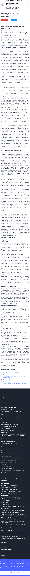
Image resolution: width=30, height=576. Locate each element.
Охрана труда (5, 439)
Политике (17, 567)
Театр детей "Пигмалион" (8, 474)
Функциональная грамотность (9, 424)
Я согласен (15, 573)
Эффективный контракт (8, 409)
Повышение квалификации (9, 419)
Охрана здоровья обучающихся (10, 450)
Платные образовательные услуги (11, 519)
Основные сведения (7, 500)
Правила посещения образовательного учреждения (12, 471)
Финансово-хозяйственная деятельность (12, 510)
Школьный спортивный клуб (9, 460)
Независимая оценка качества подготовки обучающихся (13, 539)
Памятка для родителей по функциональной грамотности (15, 376)
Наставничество (6, 428)
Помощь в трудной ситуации (9, 456)
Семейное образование (8, 476)
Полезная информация (7, 468)
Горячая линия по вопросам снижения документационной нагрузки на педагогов (13, 412)
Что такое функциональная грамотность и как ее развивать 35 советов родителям (15, 382)
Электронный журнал (7, 430)
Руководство (5, 508)
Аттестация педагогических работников (12, 417)
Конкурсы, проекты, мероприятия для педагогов (12, 421)
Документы (4, 502)
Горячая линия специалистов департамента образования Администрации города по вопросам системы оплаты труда (13, 435)
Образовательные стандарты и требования (13, 506)
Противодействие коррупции (10, 489)
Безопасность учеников (8, 447)
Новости (3, 401)
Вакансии (4, 432)
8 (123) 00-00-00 (5, 555)
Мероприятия (5, 403)
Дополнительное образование (10, 462)
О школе (3, 393)
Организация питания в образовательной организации (13, 525)
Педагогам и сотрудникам (8, 407)
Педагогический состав (8, 397)
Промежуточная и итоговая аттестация (12, 454)
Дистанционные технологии (9, 485)
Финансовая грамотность (8, 426)
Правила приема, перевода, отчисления (12, 458)
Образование (5, 504)
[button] (24, 4)
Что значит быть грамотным (11, 379)
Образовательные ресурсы (9, 415)
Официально (5, 483)
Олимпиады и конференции (9, 452)
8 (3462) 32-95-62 (6, 549)
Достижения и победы (7, 405)
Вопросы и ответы (6, 530)
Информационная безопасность (10, 448)
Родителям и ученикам (8, 441)
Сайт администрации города (9, 478)
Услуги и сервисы (6, 466)
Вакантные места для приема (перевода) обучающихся (13, 521)
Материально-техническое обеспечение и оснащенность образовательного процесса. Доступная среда (13, 516)
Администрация (5, 395)
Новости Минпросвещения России (11, 491)
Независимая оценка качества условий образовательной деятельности (12, 535)
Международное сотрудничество (10, 512)
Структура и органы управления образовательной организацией (10, 497)
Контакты (4, 542)
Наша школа (4, 391)
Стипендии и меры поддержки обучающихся (10, 444)
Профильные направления (9, 399)
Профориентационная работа (9, 487)
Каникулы (4, 464)
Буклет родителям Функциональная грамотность (13, 373)
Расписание (4, 480)
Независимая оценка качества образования (14, 533)
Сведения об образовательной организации (10, 494)
